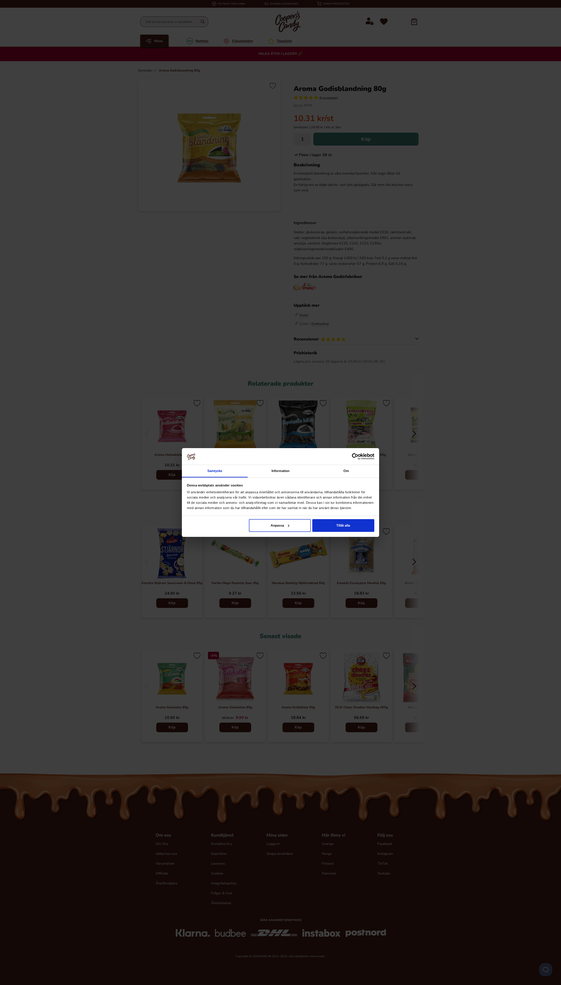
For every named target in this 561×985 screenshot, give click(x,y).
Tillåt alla (343, 525)
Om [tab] (346, 471)
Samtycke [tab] (214, 471)
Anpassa (277, 525)
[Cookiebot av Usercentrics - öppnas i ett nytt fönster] (355, 456)
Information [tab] (280, 471)
